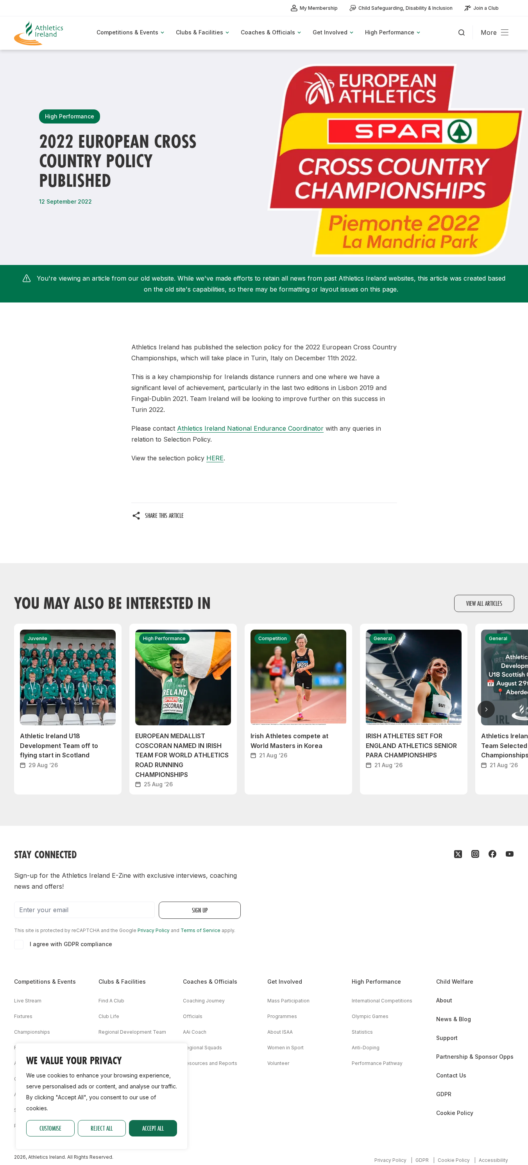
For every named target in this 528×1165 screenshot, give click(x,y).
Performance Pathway (377, 1063)
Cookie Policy (454, 1113)
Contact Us (451, 1075)
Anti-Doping (365, 1047)
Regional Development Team (132, 1032)
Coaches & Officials (210, 981)
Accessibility (493, 1160)
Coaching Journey (204, 1001)
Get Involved (284, 981)
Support (447, 1037)
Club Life (108, 1016)
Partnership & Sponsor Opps (475, 1056)
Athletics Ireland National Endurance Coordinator (250, 428)
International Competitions (382, 1001)
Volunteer (278, 1063)
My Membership (319, 8)
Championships (32, 1032)
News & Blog (453, 1019)
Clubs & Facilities (122, 981)
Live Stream (27, 1001)
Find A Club (111, 1001)
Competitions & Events (45, 981)
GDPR (443, 1094)
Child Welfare (454, 981)
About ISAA (280, 1032)
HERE (215, 458)
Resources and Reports (210, 1063)
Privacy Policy (154, 930)
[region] (102, 1096)
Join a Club (486, 8)
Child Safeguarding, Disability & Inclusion (405, 8)
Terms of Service (200, 930)
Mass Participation (288, 1001)
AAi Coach (194, 1032)
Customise (50, 1128)
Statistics (362, 1032)
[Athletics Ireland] (39, 33)
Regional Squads (202, 1047)
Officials (192, 1016)
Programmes (282, 1016)
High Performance (376, 981)
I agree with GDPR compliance (71, 944)
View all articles (484, 603)
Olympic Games (370, 1016)
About (444, 1000)
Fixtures (23, 1016)
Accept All (153, 1128)
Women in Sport (285, 1047)
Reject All (102, 1128)
